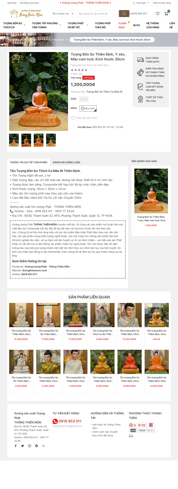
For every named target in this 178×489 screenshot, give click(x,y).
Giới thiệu (12, 3)
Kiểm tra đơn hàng (162, 3)
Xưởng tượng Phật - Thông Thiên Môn (47, 266)
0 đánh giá (76, 73)
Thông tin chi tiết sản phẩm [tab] (28, 162)
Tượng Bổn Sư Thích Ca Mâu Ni (104, 91)
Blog (136, 25)
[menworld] (124, 13)
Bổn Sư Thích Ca (39, 171)
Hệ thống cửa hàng (29, 3)
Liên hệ (172, 25)
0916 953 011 (43, 211)
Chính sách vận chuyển (105, 431)
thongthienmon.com (34, 270)
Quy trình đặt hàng (102, 435)
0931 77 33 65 (64, 211)
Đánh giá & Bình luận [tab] (66, 162)
